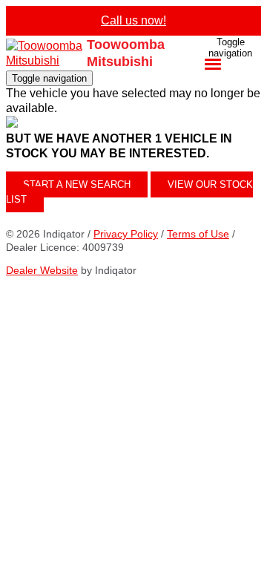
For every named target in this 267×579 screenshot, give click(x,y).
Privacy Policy (125, 234)
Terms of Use (198, 234)
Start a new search (77, 184)
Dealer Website (42, 270)
